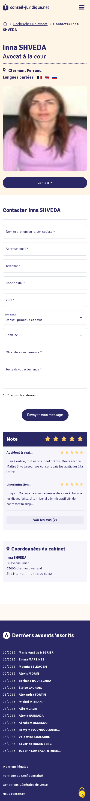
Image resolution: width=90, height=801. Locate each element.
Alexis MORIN (29, 674)
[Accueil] (5, 24)
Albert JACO (28, 709)
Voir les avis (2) (45, 520)
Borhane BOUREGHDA (35, 681)
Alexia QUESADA (31, 716)
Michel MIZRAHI (30, 702)
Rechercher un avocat (30, 24)
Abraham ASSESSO (33, 723)
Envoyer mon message (45, 415)
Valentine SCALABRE (34, 737)
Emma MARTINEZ (31, 659)
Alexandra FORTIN (32, 695)
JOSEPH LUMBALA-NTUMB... (40, 751)
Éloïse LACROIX (30, 688)
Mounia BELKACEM (33, 667)
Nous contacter (14, 794)
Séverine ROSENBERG (35, 744)
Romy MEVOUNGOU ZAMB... (39, 730)
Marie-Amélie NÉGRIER (36, 652)
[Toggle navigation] (81, 7)
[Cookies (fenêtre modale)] (82, 793)
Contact (44, 182)
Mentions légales (15, 766)
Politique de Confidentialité (23, 775)
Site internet (15, 574)
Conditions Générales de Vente (25, 785)
